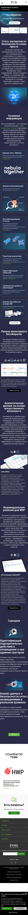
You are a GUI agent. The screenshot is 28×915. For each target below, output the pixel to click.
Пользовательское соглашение (14, 874)
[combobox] (26, 893)
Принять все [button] (6, 908)
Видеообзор (14, 22)
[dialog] (14, 903)
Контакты (14, 813)
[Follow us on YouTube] (12, 862)
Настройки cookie (14, 880)
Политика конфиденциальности (14, 877)
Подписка (21, 853)
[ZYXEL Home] (14, 2)
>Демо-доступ (14, 390)
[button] (14, 912)
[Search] (26, 2)
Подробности (6, 158)
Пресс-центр (5, 830)
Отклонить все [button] (20, 908)
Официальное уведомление (14, 871)
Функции (14, 734)
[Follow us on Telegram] (15, 862)
